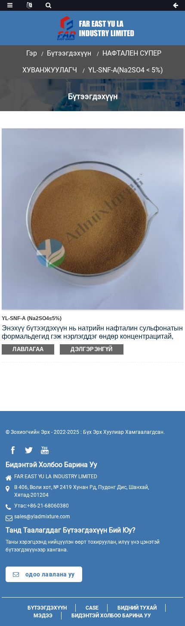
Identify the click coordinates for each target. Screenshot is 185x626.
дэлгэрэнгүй (91, 349)
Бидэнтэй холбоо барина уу (111, 616)
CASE (92, 608)
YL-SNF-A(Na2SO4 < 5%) (125, 70)
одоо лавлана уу (50, 574)
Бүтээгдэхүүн (69, 53)
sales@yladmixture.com (42, 517)
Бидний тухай (137, 608)
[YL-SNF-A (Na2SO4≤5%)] (92, 218)
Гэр (31, 53)
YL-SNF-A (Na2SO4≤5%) (32, 318)
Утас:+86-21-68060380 (41, 506)
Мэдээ (43, 616)
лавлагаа (27, 349)
